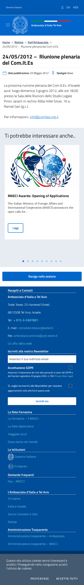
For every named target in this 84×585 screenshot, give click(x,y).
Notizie (18, 42)
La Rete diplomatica (21, 426)
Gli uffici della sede (20, 343)
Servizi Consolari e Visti (23, 514)
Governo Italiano (14, 7)
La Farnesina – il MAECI (23, 418)
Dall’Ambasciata (38, 42)
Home (6, 42)
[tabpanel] (42, 201)
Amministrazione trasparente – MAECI (33, 543)
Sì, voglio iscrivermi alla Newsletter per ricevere (35, 386)
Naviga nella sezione (42, 276)
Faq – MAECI (16, 481)
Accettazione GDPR (20, 367)
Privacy (58, 376)
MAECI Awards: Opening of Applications (38, 195)
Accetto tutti (67, 578)
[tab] (23, 261)
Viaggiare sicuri (17, 434)
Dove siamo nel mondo (23, 441)
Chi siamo (14, 498)
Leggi (18, 228)
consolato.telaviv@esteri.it (36, 328)
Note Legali (67, 376)
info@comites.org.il (44, 117)
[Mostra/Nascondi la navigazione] (7, 25)
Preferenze (39, 578)
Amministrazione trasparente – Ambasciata (36, 536)
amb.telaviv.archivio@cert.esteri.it (36, 335)
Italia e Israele (17, 506)
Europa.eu (20, 466)
